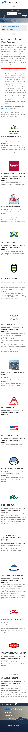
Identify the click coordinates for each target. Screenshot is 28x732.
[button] (14, 6)
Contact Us (8, 704)
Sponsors (17, 10)
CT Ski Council (11, 10)
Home (5, 26)
